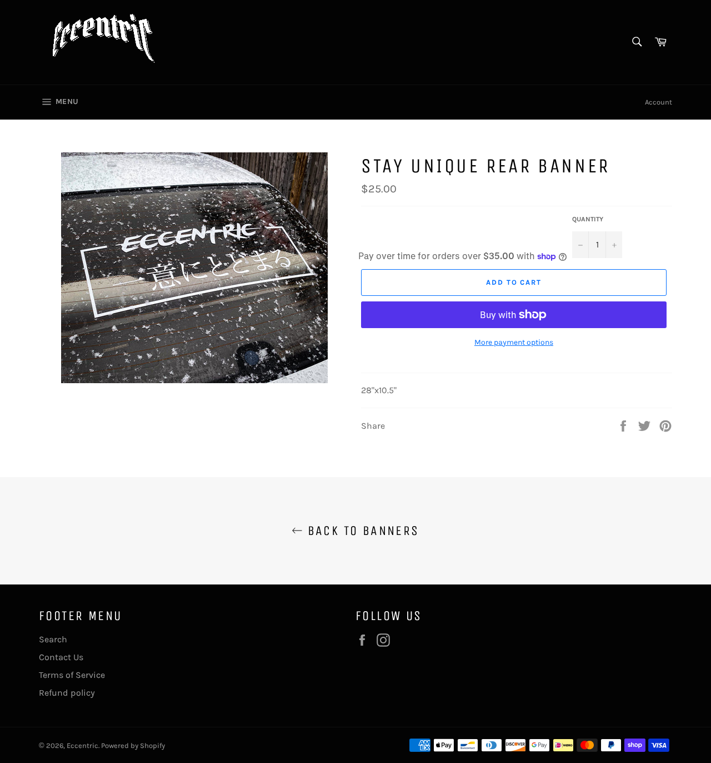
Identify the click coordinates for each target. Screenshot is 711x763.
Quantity (587, 219)
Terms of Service (72, 675)
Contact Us (61, 657)
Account (658, 102)
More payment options (513, 342)
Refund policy (67, 692)
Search (53, 639)
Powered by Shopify (133, 745)
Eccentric (82, 745)
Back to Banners (361, 530)
